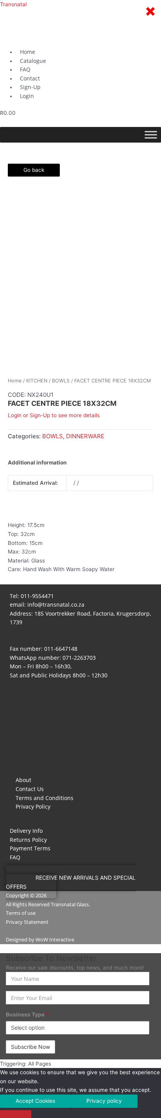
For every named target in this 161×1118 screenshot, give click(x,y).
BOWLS (61, 381)
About (23, 780)
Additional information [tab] (37, 462)
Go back (33, 170)
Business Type (27, 1014)
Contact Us (30, 789)
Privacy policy (104, 1101)
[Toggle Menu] (151, 135)
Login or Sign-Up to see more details (54, 415)
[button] (71, 881)
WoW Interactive (55, 939)
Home (14, 381)
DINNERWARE (85, 436)
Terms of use (21, 912)
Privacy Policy (33, 806)
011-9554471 (37, 596)
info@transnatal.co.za (55, 604)
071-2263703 (79, 657)
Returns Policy (28, 839)
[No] (15, 1114)
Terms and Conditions (44, 798)
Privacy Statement (27, 921)
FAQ (15, 857)
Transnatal (13, 4)
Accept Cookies (35, 1101)
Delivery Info (26, 830)
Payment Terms (30, 848)
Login (27, 96)
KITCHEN (36, 381)
